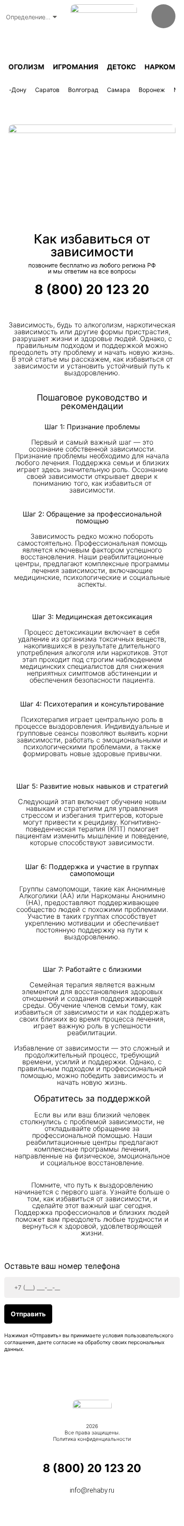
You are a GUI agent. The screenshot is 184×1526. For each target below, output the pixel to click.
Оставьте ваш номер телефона (62, 1266)
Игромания (72, 66)
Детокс (118, 66)
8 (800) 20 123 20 (92, 289)
